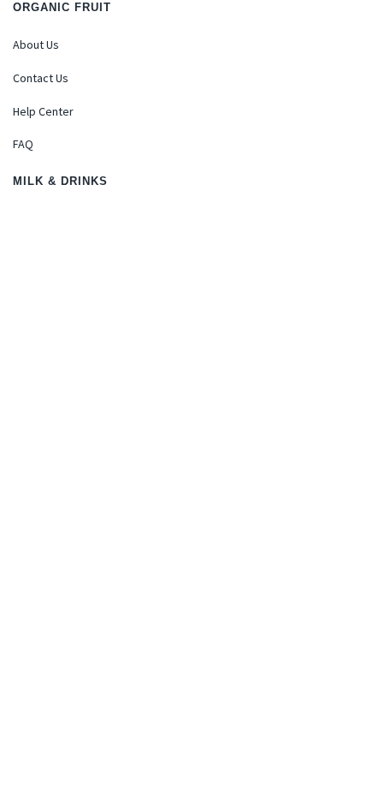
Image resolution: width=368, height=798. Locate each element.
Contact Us (40, 78)
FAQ (23, 144)
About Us (36, 44)
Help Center (43, 111)
